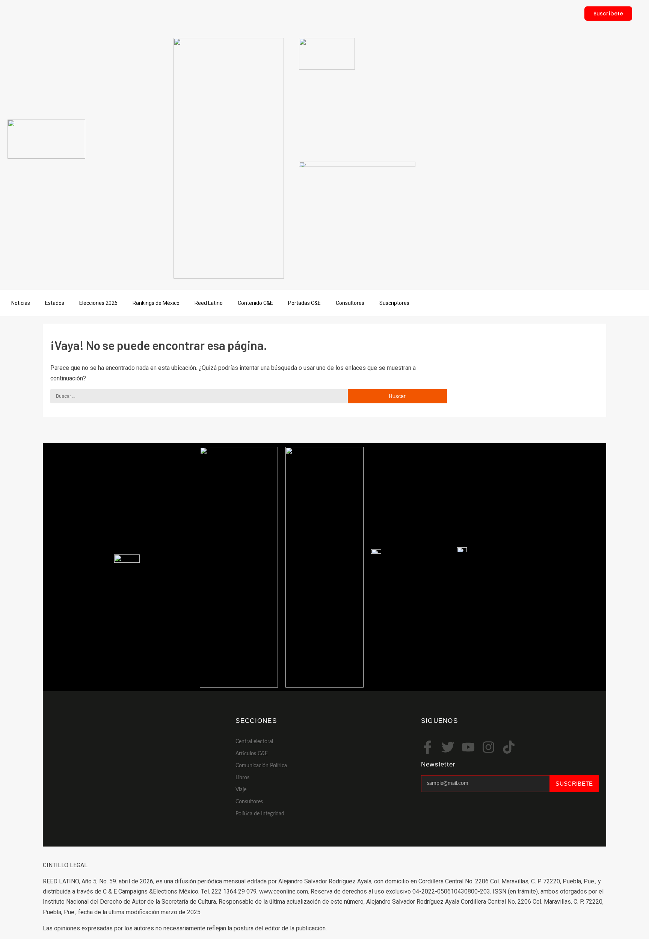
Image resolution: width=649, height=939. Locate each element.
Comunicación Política (261, 765)
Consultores (350, 303)
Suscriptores (394, 303)
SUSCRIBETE (574, 783)
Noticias (20, 303)
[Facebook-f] (427, 747)
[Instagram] (488, 747)
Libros (242, 777)
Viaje (240, 789)
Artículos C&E (251, 753)
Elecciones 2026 (98, 303)
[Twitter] (447, 747)
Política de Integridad (259, 813)
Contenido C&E (255, 303)
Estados (54, 303)
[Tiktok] (508, 747)
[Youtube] (468, 747)
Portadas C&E (304, 303)
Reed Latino (209, 303)
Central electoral (254, 741)
